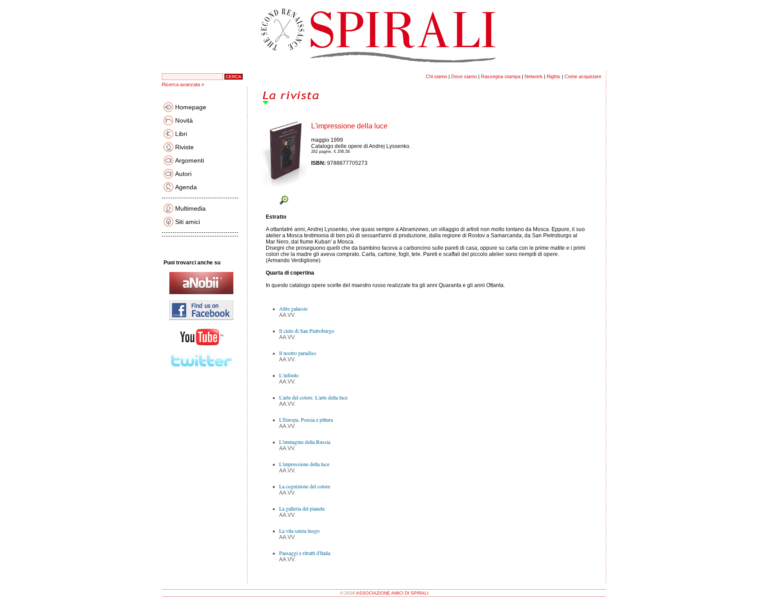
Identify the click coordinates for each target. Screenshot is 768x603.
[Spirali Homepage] (384, 69)
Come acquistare (582, 76)
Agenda (186, 187)
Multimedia (190, 208)
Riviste (184, 147)
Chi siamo (436, 76)
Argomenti (189, 160)
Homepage (190, 107)
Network (533, 76)
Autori (183, 173)
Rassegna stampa (500, 76)
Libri (181, 133)
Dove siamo (464, 76)
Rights (553, 76)
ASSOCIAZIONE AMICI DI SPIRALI (392, 593)
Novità (184, 120)
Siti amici (187, 221)
